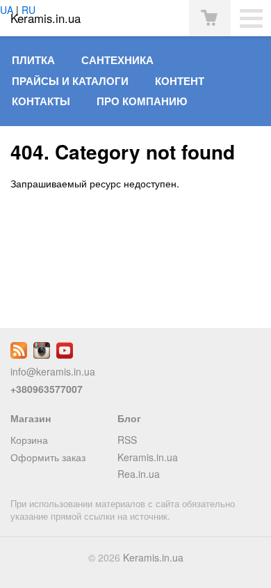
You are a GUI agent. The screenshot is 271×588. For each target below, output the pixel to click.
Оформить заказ (47, 457)
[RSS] (18, 354)
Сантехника (117, 60)
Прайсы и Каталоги (70, 80)
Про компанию (142, 101)
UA (6, 10)
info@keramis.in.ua (52, 371)
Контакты (41, 101)
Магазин (30, 418)
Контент (179, 80)
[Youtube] (64, 354)
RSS (127, 440)
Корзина (29, 440)
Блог (129, 418)
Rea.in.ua (138, 474)
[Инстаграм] (41, 354)
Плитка (33, 60)
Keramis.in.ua (147, 457)
